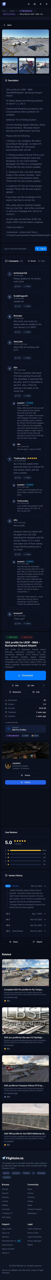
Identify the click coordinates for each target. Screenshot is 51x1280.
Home (4, 11)
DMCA (30, 1245)
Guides (30, 1201)
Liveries (5, 1201)
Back (9, 25)
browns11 (18, 613)
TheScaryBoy (20, 458)
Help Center (7, 1229)
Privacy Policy (33, 1233)
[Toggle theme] (28, 4)
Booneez (18, 315)
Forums (30, 1193)
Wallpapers (32, 1213)
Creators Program (34, 1209)
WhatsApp (41, 1173)
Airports (5, 1193)
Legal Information (34, 1237)
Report (39, 942)
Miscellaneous (27, 11)
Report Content (8, 1249)
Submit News (7, 1245)
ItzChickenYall (20, 273)
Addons (12, 11)
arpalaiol (21, 403)
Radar (29, 1205)
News (29, 1189)
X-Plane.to (6, 1213)
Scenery (5, 1197)
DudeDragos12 (21, 296)
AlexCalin (18, 341)
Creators (30, 1197)
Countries (6, 1209)
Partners (5, 1237)
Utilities (5, 1205)
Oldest (43, 261)
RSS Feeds (6, 1217)
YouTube (26, 1173)
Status (4, 1253)
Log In (42, 249)
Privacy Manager (34, 1241)
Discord (6, 1173)
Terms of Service (34, 1229)
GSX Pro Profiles (9, 14)
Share (15, 942)
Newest (33, 261)
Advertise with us (11, 1241)
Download (27, 675)
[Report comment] (34, 286)
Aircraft (5, 1189)
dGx (15, 367)
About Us (6, 1233)
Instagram (16, 1173)
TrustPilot (6, 1177)
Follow (27, 775)
